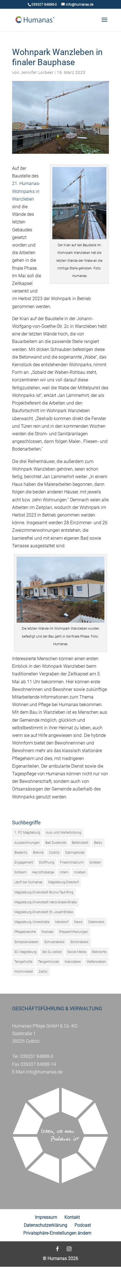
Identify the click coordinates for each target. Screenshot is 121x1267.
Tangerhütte (23, 962)
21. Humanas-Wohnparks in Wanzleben (26, 191)
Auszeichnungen (27, 843)
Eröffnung (46, 862)
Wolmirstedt (23, 972)
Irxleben (80, 872)
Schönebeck (79, 942)
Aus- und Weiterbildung (63, 833)
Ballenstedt (80, 843)
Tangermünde (48, 962)
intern (64, 872)
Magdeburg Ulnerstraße (32, 922)
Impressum (46, 1217)
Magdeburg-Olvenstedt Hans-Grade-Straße (45, 902)
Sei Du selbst (52, 952)
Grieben (95, 862)
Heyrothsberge (43, 872)
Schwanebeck (54, 942)
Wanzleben (72, 962)
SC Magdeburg (25, 952)
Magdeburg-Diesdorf (63, 882)
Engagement (23, 862)
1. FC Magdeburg (27, 833)
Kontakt (72, 1217)
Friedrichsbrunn (72, 862)
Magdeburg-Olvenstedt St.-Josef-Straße (43, 912)
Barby (98, 843)
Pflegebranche (25, 932)
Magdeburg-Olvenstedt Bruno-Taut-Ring (43, 892)
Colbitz (54, 853)
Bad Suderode (55, 843)
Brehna (38, 853)
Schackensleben (26, 942)
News (78, 922)
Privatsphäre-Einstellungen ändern (57, 1233)
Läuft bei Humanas (28, 882)
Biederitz (20, 853)
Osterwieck (96, 922)
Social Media (76, 952)
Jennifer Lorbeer (37, 72)
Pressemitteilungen (73, 932)
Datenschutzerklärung (45, 1225)
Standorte (99, 952)
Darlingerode (74, 853)
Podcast (47, 932)
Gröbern (20, 872)
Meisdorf (61, 922)
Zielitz (43, 972)
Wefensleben (96, 962)
